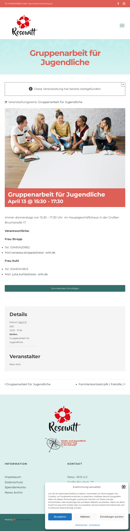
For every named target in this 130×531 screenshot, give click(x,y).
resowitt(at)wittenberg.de (40, 3)
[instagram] (124, 3)
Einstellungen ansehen (112, 516)
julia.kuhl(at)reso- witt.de (30, 274)
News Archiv (14, 492)
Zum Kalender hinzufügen (65, 288)
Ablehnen (85, 516)
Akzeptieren (60, 516)
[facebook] (118, 3)
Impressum (94, 525)
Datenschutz (81, 525)
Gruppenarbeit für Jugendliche (28, 384)
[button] (123, 486)
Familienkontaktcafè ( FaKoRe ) (101, 384)
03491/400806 (15, 3)
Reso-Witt (15, 364)
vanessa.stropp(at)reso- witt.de (33, 252)
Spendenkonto (15, 487)
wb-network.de (23, 519)
